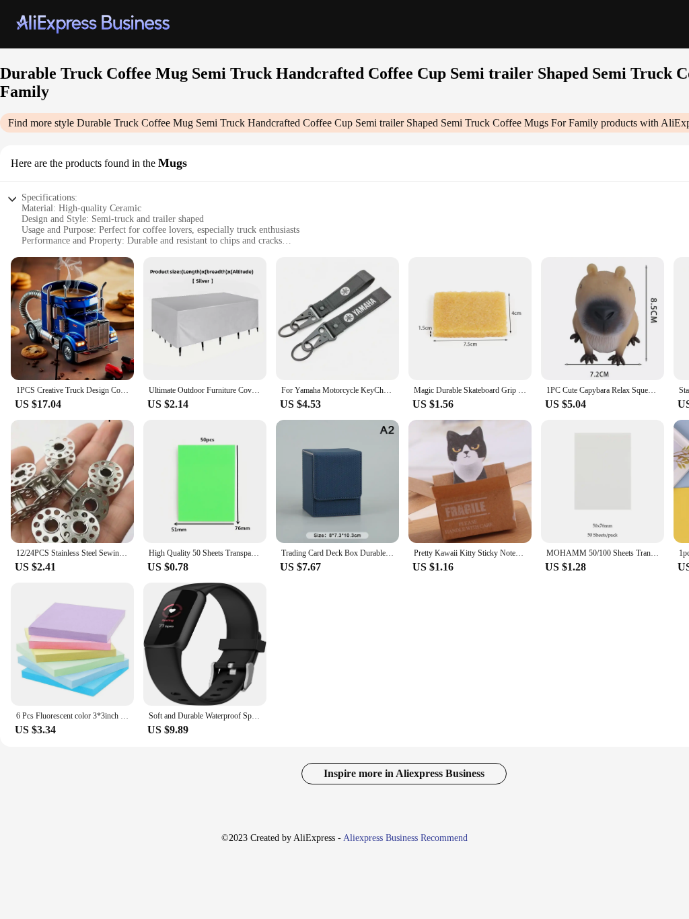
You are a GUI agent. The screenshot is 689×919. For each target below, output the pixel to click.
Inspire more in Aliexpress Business (404, 773)
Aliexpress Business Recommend (405, 838)
